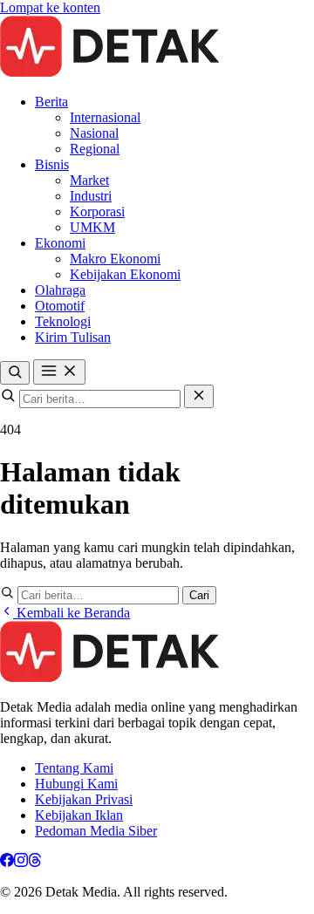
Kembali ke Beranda (71, 612)
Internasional (105, 117)
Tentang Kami (74, 768)
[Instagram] (21, 862)
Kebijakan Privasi (84, 799)
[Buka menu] (59, 372)
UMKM (92, 227)
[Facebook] (7, 862)
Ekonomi (60, 242)
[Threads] (35, 862)
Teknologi (63, 321)
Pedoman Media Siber (96, 830)
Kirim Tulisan (73, 337)
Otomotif (60, 305)
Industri (91, 195)
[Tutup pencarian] (199, 396)
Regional (94, 148)
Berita (51, 101)
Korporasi (97, 211)
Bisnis (52, 164)
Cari (199, 595)
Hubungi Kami (76, 783)
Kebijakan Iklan (79, 815)
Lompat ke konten (50, 7)
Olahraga (60, 290)
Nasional (94, 133)
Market (89, 180)
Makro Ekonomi (115, 258)
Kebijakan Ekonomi (125, 274)
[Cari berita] (15, 373)
